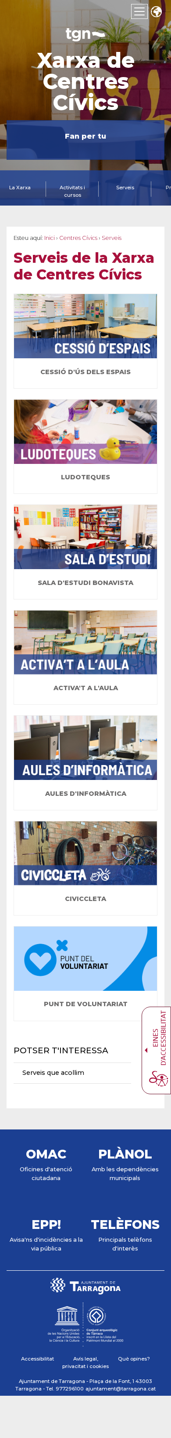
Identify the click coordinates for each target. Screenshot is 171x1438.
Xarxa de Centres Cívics (86, 81)
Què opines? (134, 1359)
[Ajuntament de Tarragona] (85, 37)
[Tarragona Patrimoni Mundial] (85, 1342)
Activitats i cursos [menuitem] (72, 191)
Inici (49, 238)
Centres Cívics (78, 238)
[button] (156, 13)
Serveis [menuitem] (125, 187)
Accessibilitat (37, 1359)
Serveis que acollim (53, 1073)
